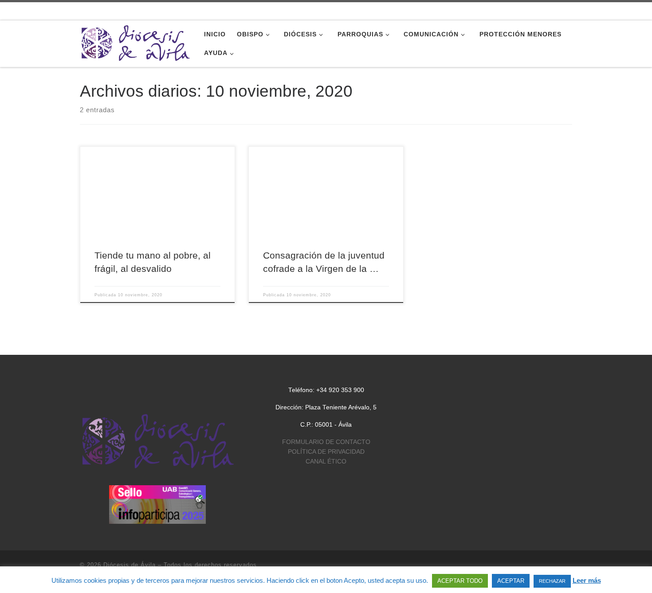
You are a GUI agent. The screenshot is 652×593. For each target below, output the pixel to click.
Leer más (587, 580)
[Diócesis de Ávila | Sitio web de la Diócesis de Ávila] (135, 42)
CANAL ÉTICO (326, 461)
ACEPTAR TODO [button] (460, 580)
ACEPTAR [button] (510, 580)
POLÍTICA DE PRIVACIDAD (326, 451)
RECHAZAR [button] (552, 581)
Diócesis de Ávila (129, 565)
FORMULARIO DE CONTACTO (326, 442)
